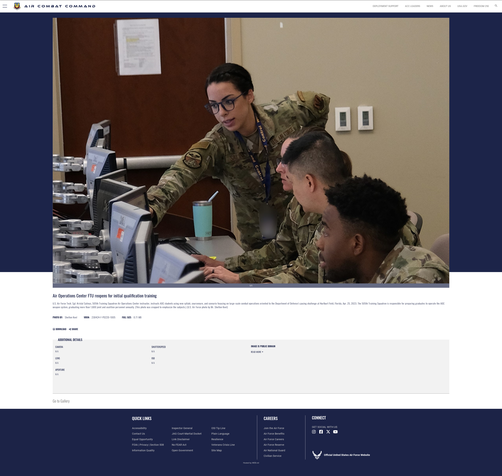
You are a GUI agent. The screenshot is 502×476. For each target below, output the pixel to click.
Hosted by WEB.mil (251, 463)
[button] (4, 6)
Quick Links (142, 418)
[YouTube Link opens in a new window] (335, 432)
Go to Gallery (61, 401)
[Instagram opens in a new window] (314, 432)
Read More (256, 352)
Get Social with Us (324, 427)
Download (60, 329)
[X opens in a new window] (328, 432)
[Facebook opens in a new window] (321, 432)
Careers (271, 418)
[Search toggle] (496, 6)
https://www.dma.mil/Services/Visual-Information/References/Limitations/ (334, 361)
